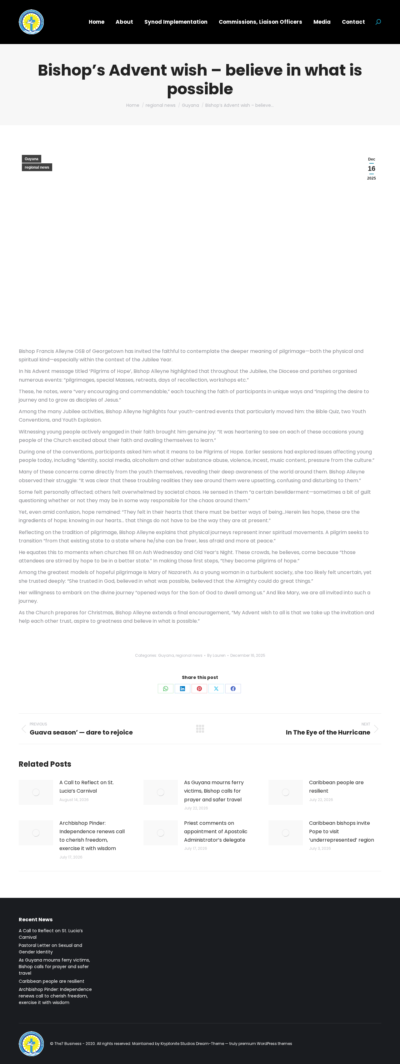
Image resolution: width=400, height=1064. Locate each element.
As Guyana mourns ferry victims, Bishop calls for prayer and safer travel (214, 791)
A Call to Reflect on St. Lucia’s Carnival (86, 786)
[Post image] (36, 792)
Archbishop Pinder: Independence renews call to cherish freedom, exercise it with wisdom (92, 835)
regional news (37, 167)
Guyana (31, 159)
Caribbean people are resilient (336, 786)
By (216, 655)
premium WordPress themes (265, 1043)
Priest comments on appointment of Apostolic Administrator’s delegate (216, 831)
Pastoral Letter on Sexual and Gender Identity (50, 948)
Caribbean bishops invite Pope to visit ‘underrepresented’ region (341, 831)
